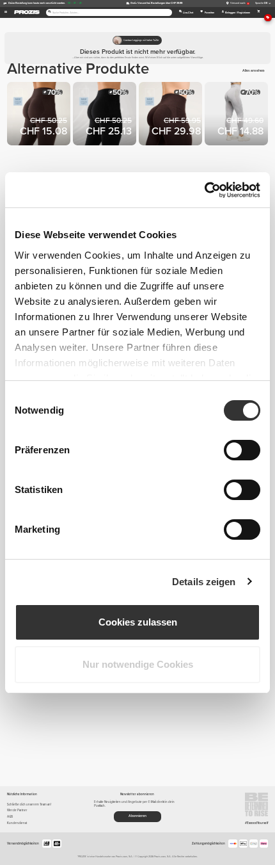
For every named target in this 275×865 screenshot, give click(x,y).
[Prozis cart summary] (258, 12)
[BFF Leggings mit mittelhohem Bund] (40, 115)
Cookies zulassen (137, 622)
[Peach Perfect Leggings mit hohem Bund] (238, 115)
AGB (10, 816)
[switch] (242, 450)
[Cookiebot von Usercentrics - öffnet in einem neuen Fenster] (204, 190)
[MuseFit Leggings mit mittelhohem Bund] (172, 115)
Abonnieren (137, 816)
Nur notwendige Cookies (137, 664)
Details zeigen (203, 581)
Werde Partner (17, 810)
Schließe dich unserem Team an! (29, 804)
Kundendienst (17, 823)
